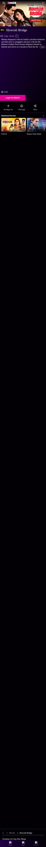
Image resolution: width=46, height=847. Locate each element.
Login (39, 7)
